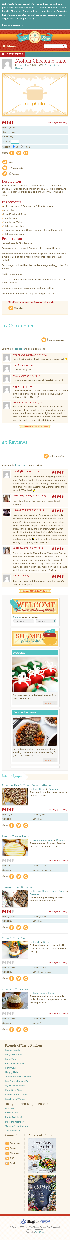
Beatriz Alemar (21, 548)
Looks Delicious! (13, 1117)
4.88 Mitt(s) (63, 122)
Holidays (9, 1108)
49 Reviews (14, 173)
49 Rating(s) (53, 122)
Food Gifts (19, 652)
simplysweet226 (22, 402)
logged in (20, 349)
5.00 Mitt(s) (63, 809)
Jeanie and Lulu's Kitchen (18, 1076)
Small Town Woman (15, 1099)
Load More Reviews (35, 591)
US (16, 146)
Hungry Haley (12, 1072)
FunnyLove (11, 1067)
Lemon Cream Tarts (15, 836)
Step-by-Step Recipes (16, 1126)
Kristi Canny (19, 376)
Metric (26, 146)
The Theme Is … (14, 1130)
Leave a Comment (55, 340)
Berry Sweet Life (13, 1054)
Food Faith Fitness (14, 1063)
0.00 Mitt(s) (63, 860)
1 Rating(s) (53, 809)
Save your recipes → (12, 25)
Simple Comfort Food (16, 1094)
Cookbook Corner (41, 1135)
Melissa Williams (22, 510)
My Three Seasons (15, 1085)
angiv (16, 386)
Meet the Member (14, 1121)
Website (18, 308)
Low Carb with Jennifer (17, 1081)
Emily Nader (39, 789)
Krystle (36, 942)
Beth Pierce (39, 993)
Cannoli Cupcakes (14, 938)
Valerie (16, 575)
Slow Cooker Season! (25, 712)
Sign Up (17, 617)
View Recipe (50, 703)
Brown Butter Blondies (17, 887)
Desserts (14, 54)
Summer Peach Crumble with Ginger (26, 785)
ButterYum (10, 1059)
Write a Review (57, 456)
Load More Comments (35, 426)
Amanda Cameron (23, 355)
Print (10, 162)
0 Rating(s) (53, 860)
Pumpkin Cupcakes (15, 989)
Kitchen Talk (11, 1112)
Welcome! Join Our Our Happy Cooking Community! (34, 606)
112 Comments (15, 168)
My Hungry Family (22, 495)
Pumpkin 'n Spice (14, 1090)
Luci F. (16, 365)
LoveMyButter (21, 471)
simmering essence (43, 840)
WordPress (39, 1232)
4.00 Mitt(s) (63, 911)
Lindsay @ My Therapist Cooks (49, 891)
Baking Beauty (12, 1050)
